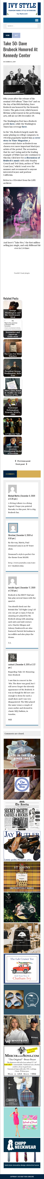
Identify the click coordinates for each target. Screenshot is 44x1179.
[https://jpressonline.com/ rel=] (22, 767)
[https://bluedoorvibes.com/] (22, 1013)
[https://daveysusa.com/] (22, 1105)
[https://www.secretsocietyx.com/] (22, 828)
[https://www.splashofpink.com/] (22, 1135)
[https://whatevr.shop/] (22, 1043)
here (12, 123)
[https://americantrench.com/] (22, 951)
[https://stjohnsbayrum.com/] (22, 890)
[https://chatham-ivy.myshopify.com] (22, 982)
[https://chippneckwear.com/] (22, 1166)
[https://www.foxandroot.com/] (22, 920)
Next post (20, 464)
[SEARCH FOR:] (22, 25)
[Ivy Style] (22, 8)
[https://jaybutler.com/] (22, 859)
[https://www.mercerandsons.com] (22, 1074)
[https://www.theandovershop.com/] (22, 798)
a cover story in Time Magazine (21, 139)
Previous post (23, 461)
